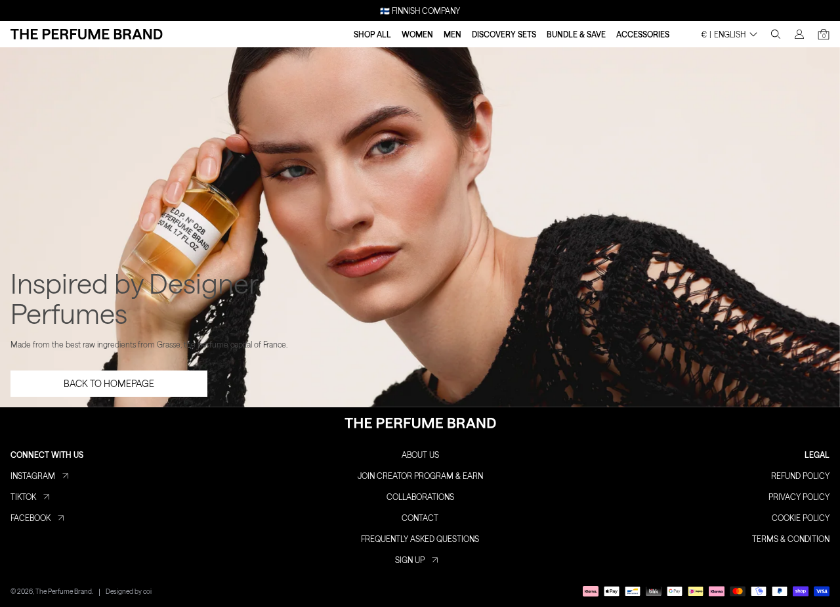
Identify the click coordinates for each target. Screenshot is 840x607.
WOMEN (417, 34)
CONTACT (420, 517)
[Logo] (86, 34)
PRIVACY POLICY (799, 496)
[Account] (799, 34)
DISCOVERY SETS (504, 34)
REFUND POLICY (800, 475)
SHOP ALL (372, 34)
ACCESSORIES (642, 34)
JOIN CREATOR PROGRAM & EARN (420, 475)
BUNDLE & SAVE (576, 34)
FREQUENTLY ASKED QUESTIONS (420, 538)
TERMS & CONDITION (791, 538)
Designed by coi (129, 591)
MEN (452, 34)
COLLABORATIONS (420, 496)
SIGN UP (410, 559)
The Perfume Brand (63, 591)
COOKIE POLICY (801, 517)
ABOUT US (420, 454)
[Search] (775, 34)
